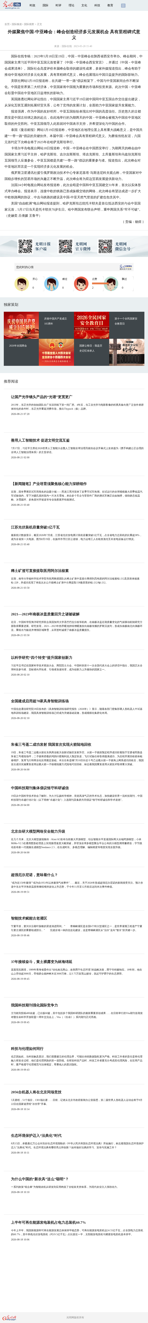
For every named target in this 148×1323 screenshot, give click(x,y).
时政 (32, 5)
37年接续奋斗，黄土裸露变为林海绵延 (41, 962)
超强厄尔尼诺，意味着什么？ (34, 875)
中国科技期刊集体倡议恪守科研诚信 (40, 788)
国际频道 (17, 24)
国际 (45, 5)
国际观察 (29, 24)
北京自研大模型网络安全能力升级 (38, 831)
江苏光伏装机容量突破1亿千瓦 (35, 527)
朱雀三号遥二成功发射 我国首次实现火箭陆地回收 (51, 744)
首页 (7, 24)
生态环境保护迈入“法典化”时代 (36, 1135)
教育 (110, 5)
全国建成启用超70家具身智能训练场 (40, 701)
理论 (71, 5)
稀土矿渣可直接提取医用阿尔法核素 (40, 571)
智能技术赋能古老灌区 (29, 918)
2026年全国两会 (18, 345)
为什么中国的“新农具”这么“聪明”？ (40, 1179)
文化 (84, 5)
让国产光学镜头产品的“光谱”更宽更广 (41, 397)
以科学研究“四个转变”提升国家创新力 (41, 658)
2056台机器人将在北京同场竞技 (36, 1092)
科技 (97, 5)
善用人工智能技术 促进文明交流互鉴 (40, 440)
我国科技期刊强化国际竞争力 (34, 1005)
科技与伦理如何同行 (27, 1049)
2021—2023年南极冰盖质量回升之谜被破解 (45, 614)
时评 (58, 5)
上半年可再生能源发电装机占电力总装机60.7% (48, 1222)
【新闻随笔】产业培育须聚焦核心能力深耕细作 (49, 484)
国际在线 (67, 46)
